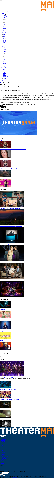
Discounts (5, 17)
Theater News (3, 449)
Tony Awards (3, 46)
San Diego (4, 42)
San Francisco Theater (4, 444)
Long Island (4, 40)
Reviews (4, 33)
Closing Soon (6, 16)
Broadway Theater (3, 439)
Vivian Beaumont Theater (3, 352)
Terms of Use (16, 477)
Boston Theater (3, 441)
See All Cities (4, 31)
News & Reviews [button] (3, 32)
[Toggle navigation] (1, 0)
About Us (2, 469)
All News (2, 460)
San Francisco (4, 29)
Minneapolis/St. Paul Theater (4, 456)
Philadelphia (4, 28)
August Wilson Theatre (2, 310)
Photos (4, 36)
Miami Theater (3, 455)
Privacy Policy (13, 477)
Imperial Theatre (2, 331)
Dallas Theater (3, 454)
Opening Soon (6, 15)
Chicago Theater (3, 440)
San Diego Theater (3, 457)
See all (1, 140)
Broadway (7, 14)
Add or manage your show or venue (5, 468)
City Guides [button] (2, 37)
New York (2, 463)
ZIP (0, 473)
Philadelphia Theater (3, 443)
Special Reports (5, 35)
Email (1, 356)
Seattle (3, 30)
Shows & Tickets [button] (3, 13)
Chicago (4, 24)
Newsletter (2, 45)
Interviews (4, 34)
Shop (2, 467)
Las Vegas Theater (3, 442)
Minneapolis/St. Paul (5, 41)
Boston (4, 39)
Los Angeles (4, 26)
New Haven (4, 44)
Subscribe (1, 474)
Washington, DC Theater (4, 445)
